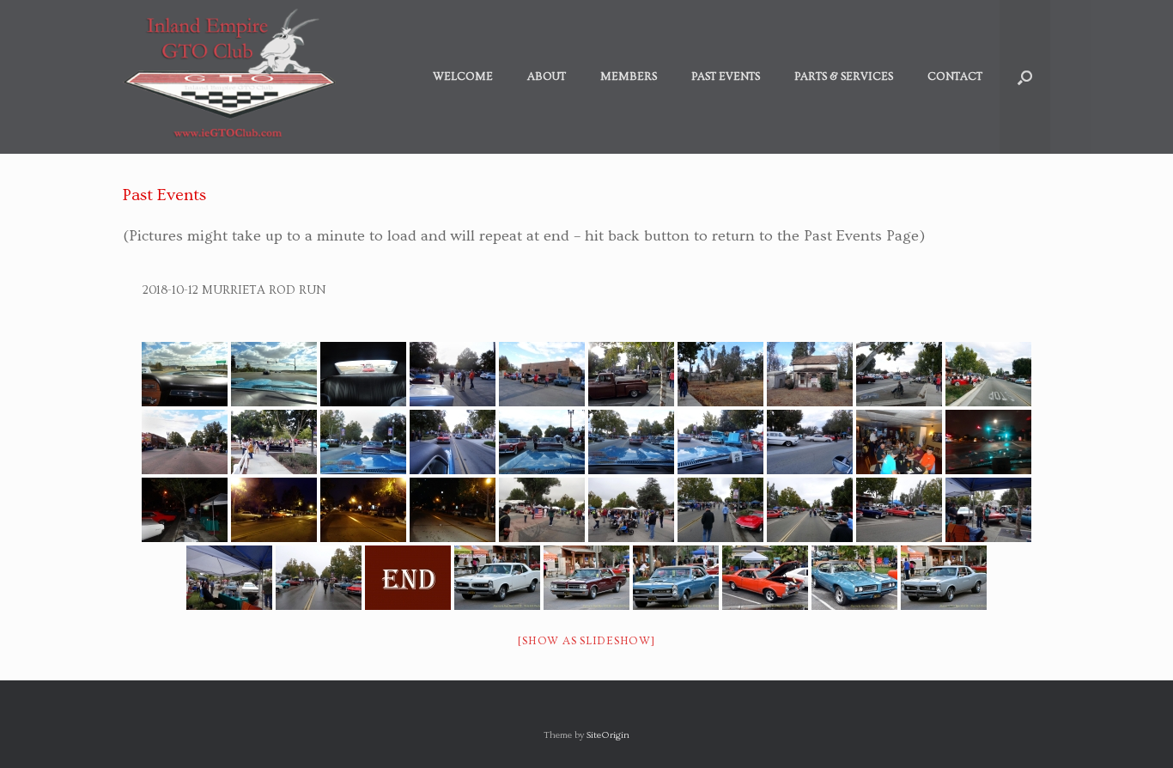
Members (628, 76)
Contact (954, 76)
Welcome (463, 76)
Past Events (725, 76)
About (546, 76)
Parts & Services (843, 76)
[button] (1025, 77)
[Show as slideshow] (586, 641)
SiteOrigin (607, 735)
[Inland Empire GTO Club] (229, 77)
